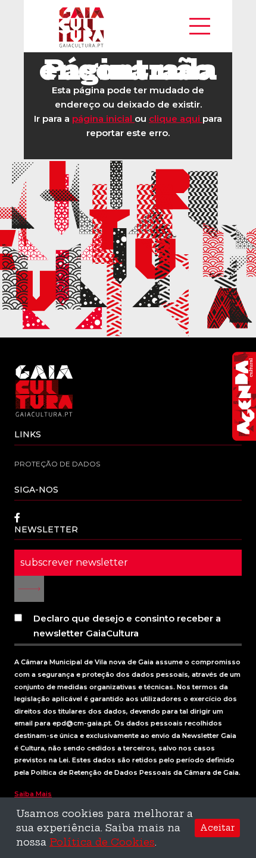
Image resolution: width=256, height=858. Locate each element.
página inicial (103, 118)
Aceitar (217, 827)
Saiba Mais (33, 794)
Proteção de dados (57, 463)
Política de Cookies (102, 842)
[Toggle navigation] (199, 26)
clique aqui (175, 118)
